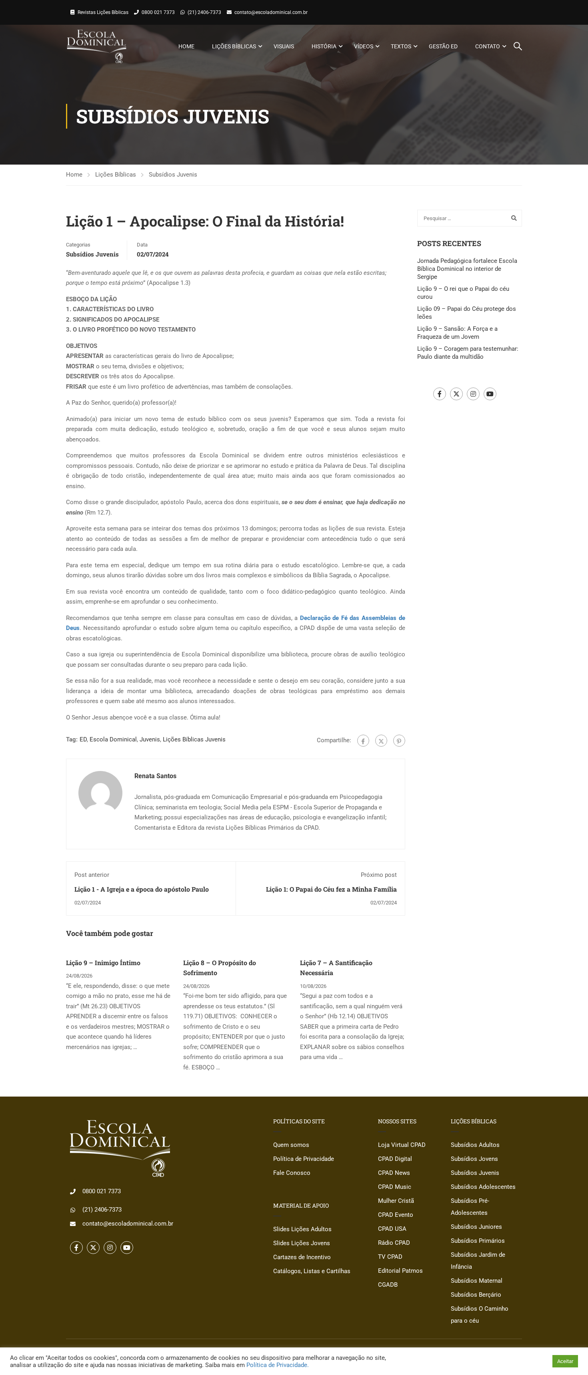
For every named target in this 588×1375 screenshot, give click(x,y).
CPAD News (394, 1172)
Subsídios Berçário (476, 1294)
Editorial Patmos (400, 1270)
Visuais (284, 46)
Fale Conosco (291, 1172)
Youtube (490, 393)
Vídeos (363, 46)
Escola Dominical (113, 739)
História (324, 46)
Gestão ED (443, 46)
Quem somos (291, 1144)
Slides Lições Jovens (301, 1243)
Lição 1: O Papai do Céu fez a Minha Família (331, 889)
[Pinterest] (399, 741)
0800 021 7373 (158, 12)
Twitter (456, 393)
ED (83, 739)
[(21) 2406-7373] (73, 1210)
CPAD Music (394, 1186)
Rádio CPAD (394, 1242)
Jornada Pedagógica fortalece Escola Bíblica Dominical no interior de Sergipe (467, 268)
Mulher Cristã (396, 1200)
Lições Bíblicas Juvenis (194, 739)
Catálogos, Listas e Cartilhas (311, 1271)
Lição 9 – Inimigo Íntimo (103, 962)
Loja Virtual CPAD (402, 1144)
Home (186, 46)
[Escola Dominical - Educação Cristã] (96, 46)
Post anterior (91, 874)
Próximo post (379, 874)
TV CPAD (390, 1256)
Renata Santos (155, 776)
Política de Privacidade (303, 1158)
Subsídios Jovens (474, 1158)
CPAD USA (392, 1228)
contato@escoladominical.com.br (271, 12)
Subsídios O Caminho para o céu (479, 1314)
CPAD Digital (395, 1158)
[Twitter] (381, 741)
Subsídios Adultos (475, 1144)
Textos (401, 46)
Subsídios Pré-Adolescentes (470, 1206)
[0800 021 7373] (73, 1191)
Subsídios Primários (478, 1240)
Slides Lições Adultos (302, 1229)
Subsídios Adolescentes (483, 1186)
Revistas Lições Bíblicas (103, 12)
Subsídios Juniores (476, 1226)
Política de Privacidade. (277, 1365)
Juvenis (150, 739)
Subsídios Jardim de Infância (478, 1260)
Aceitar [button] (565, 1361)
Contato (487, 46)
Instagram (473, 393)
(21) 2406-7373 (204, 12)
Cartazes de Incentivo (302, 1257)
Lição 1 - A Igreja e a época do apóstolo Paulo (141, 889)
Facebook (439, 393)
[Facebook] (363, 741)
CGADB (388, 1284)
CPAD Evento (395, 1214)
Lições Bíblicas (234, 46)
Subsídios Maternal (476, 1280)
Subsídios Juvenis (173, 174)
